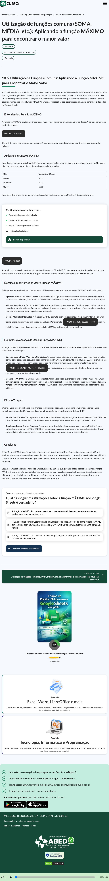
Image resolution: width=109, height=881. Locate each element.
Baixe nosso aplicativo (15, 797)
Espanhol (15, 825)
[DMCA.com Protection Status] (54, 863)
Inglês (7, 825)
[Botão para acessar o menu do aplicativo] (105, 3)
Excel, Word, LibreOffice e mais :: (70, 15)
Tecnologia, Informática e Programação (36, 15)
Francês (25, 825)
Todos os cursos (8, 15)
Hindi (33, 825)
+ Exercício (8, 58)
